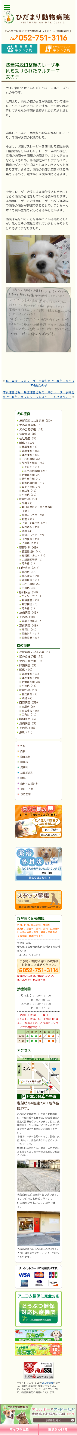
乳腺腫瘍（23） (31, 674)
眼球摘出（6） (30, 604)
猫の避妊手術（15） (32, 656)
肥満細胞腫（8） (31, 682)
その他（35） (30, 495)
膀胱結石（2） (30, 694)
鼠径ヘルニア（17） (33, 535)
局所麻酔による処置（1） (35, 652)
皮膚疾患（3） (28, 723)
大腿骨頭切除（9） (33, 559)
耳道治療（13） (31, 637)
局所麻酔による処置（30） (36, 421)
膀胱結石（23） (31, 527)
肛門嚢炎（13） (31, 539)
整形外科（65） (29, 547)
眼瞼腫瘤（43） (31, 600)
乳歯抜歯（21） (31, 580)
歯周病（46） (30, 572)
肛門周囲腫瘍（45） (33, 463)
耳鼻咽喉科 (26, 773)
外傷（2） (28, 503)
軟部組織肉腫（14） (33, 483)
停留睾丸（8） (28, 434)
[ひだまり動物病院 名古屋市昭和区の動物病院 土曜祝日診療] (38, 18)
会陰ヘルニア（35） (33, 515)
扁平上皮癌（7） (31, 487)
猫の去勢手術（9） (31, 661)
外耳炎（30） (30, 629)
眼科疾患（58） (29, 592)
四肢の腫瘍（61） (32, 459)
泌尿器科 (25, 757)
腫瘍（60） (26, 670)
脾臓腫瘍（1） (30, 447)
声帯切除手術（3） (33, 621)
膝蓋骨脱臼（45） (32, 551)
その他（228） (30, 543)
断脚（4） (28, 531)
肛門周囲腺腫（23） (36, 471)
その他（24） (32, 467)
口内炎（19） (30, 714)
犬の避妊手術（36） (32, 425)
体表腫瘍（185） (32, 455)
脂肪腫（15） (30, 490)
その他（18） (28, 617)
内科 (22, 751)
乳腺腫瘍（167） (32, 451)
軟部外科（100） (30, 690)
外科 (22, 746)
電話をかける (57, 1429)
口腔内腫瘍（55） (32, 584)
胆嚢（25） (28, 519)
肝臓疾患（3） (28, 665)
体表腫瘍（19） (31, 678)
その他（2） (29, 608)
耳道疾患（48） (29, 625)
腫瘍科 (24, 762)
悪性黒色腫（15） (32, 479)
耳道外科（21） (31, 633)
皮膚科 (24, 767)
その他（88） (30, 588)
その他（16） (30, 686)
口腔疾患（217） (30, 568)
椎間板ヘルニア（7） (34, 555)
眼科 (22, 778)
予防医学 (25, 794)
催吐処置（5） (28, 438)
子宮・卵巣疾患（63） (35, 523)
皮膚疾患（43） (29, 612)
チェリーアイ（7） (33, 596)
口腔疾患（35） (29, 702)
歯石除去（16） (31, 710)
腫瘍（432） (27, 443)
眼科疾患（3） (28, 719)
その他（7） (29, 563)
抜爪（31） (26, 732)
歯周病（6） (29, 706)
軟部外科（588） (30, 499)
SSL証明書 (47, 1382)
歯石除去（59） (31, 576)
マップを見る (19, 1429)
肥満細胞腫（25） (32, 475)
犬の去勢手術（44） (32, 429)
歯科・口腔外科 (29, 783)
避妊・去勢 (26, 789)
